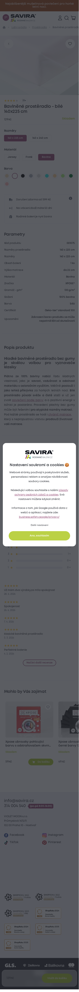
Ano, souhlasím (39, 536)
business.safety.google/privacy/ (39, 517)
